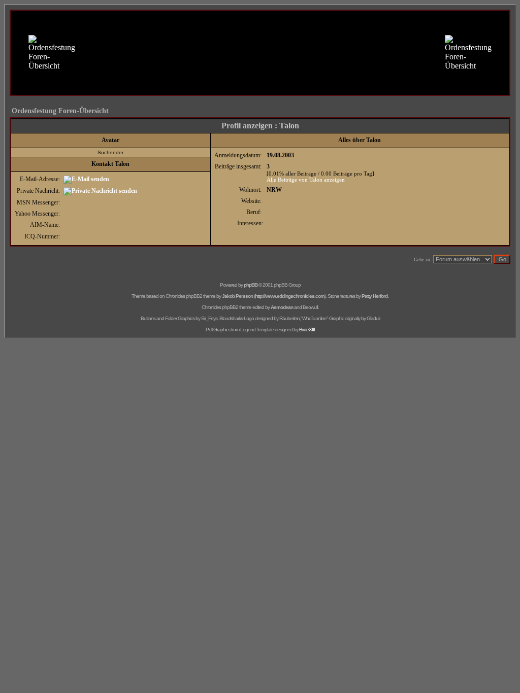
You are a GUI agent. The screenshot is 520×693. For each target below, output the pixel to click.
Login (337, 87)
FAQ (176, 76)
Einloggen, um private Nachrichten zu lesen (264, 87)
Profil (192, 87)
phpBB (250, 285)
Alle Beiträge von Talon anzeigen (306, 180)
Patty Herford (374, 296)
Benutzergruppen (295, 76)
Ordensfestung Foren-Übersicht (60, 111)
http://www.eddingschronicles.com (289, 296)
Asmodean (282, 307)
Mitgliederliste (244, 76)
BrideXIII (307, 329)
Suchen (204, 76)
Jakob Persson (237, 296)
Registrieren (344, 76)
